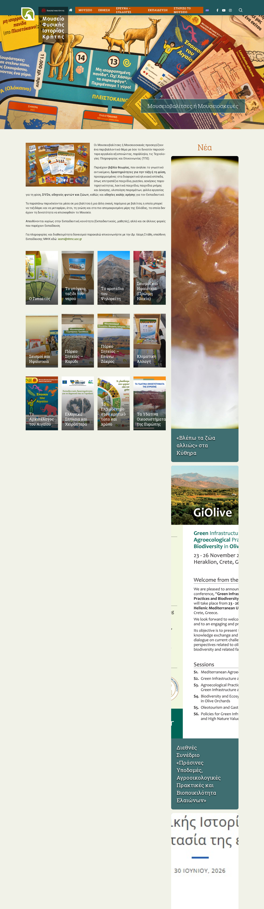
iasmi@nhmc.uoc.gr (70, 239)
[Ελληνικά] (206, 10)
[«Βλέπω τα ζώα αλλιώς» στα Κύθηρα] (204, 292)
